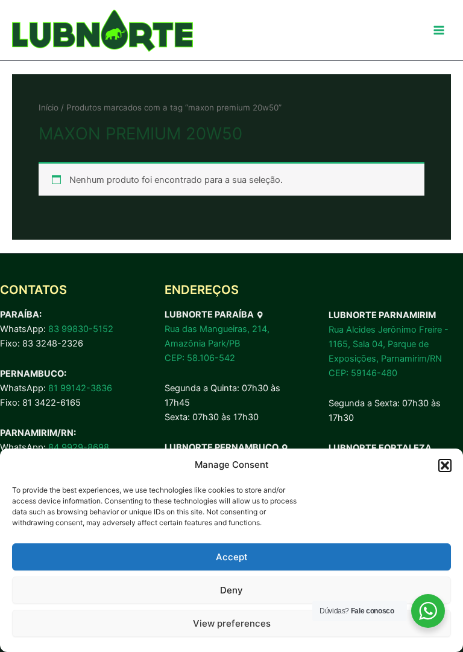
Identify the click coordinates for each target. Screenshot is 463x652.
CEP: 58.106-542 (200, 358)
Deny (231, 590)
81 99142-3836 (80, 388)
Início (48, 107)
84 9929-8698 (78, 447)
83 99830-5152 (80, 329)
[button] (445, 465)
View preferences (232, 623)
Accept (232, 557)
